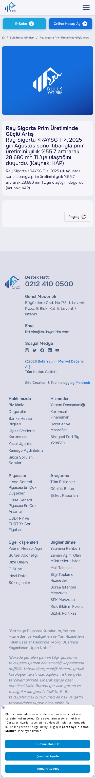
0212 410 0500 (49, 284)
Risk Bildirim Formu (67, 606)
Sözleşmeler (19, 582)
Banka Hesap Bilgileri (20, 421)
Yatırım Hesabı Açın (25, 548)
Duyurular (17, 411)
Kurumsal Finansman (59, 414)
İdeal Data (17, 575)
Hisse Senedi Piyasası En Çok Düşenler (22, 487)
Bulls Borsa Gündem (22, 37)
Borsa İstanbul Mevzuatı (63, 590)
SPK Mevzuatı (62, 599)
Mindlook (82, 383)
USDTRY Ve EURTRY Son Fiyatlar (20, 524)
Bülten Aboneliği (23, 555)
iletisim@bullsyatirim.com (47, 331)
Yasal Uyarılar (20, 443)
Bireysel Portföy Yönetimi (64, 439)
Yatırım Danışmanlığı (67, 404)
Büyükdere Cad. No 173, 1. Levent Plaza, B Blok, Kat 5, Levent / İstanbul (55, 308)
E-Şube (21, 24)
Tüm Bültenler (62, 481)
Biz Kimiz (16, 404)
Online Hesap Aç (67, 24)
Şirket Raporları (64, 495)
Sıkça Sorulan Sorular (21, 460)
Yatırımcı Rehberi (65, 548)
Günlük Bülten (62, 488)
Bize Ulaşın (18, 562)
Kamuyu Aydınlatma (26, 450)
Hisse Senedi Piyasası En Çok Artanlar (22, 506)
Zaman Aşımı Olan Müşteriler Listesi (65, 558)
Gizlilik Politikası (63, 613)
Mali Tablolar (61, 567)
